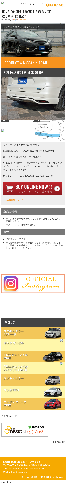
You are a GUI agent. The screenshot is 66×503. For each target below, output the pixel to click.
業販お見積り (33, 305)
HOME (5, 11)
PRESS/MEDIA (43, 11)
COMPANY (7, 16)
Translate (22, 20)
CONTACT (20, 16)
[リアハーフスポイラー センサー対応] (33, 118)
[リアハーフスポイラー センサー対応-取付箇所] (49, 141)
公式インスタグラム (33, 283)
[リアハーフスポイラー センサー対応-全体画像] (2, 131)
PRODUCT (28, 11)
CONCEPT (15, 11)
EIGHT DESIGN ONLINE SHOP (33, 262)
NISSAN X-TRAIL (35, 63)
